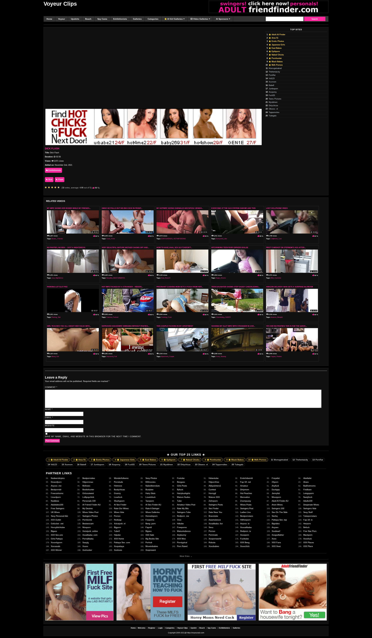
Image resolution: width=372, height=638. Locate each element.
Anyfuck (275, 486)
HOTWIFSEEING (180, 239)
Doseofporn (56, 482)
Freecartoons (57, 493)
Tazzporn (149, 501)
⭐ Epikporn (274, 51)
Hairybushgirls (183, 493)
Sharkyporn (119, 501)
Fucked (115, 317)
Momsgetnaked (275, 68)
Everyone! (219, 239)
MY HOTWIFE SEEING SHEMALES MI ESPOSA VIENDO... (180, 208)
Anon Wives (277, 504)
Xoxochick (245, 546)
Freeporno (182, 527)
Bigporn (117, 527)
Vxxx (179, 520)
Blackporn (307, 535)
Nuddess (55, 501)
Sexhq (275, 516)
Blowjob (280, 317)
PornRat (272, 75)
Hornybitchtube (58, 527)
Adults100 (307, 501)
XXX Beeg (245, 542)
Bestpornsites (88, 478)
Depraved (109, 356)
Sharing (223, 356)
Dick (50, 179)
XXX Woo (181, 539)
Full (115, 356)
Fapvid (148, 527)
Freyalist (276, 478)
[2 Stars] (49, 187)
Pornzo (117, 516)
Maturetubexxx (184, 531)
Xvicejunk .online (90, 531)
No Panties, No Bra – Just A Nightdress (66, 248)
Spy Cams (212, 628)
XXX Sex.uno (57, 535)
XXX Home (119, 539)
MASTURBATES (119, 278)
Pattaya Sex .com (122, 542)
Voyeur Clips (60, 4)
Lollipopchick (88, 497)
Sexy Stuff (308, 512)
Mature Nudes (183, 497)
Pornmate (213, 535)
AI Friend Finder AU (91, 504)
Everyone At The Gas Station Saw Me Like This (233, 208)
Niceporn (86, 527)
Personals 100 (89, 501)
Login (160, 628)
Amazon (273, 317)
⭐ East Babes (275, 48)
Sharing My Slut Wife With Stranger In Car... (233, 326)
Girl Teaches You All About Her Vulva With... (69, 326)
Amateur (244, 486)
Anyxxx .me (56, 486)
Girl (57, 356)
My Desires (87, 508)
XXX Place (308, 546)
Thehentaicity (274, 72)
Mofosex (86, 486)
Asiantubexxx (215, 520)
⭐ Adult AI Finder (277, 35)
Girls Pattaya (57, 539)
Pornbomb (87, 520)
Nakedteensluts (152, 486)
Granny (117, 493)
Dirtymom (244, 489)
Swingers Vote (309, 508)
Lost (280, 239)
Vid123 (271, 79)
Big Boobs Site (152, 539)
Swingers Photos (90, 516)
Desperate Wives (311, 504)
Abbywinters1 (215, 486)
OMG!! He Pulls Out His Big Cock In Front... (122, 208)
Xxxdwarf (276, 531)
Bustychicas (119, 489)
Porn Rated (182, 546)
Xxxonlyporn (56, 542)
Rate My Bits (183, 508)
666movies (150, 482)
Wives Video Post (90, 512)
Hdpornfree (214, 482)
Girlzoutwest (88, 493)
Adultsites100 (57, 504)
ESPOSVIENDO (167, 239)
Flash (60, 179)
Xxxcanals (55, 546)
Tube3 (117, 531)
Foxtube (181, 478)
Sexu (211, 527)
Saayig (85, 542)
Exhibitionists (54, 170)
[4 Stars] (56, 187)
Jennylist (276, 493)
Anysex (275, 527)
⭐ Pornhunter (275, 58)
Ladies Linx (245, 512)
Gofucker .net (57, 523)
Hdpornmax (87, 482)
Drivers (223, 278)
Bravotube (213, 516)
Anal (162, 278)
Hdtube (180, 523)
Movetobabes (151, 546)
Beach (202, 628)
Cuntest (212, 489)
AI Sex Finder (120, 504)
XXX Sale (149, 535)
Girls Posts (182, 486)
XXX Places (308, 542)
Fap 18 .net (245, 482)
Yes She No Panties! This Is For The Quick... (286, 326)
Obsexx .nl (273, 109)
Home (133, 628)
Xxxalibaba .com (90, 535)
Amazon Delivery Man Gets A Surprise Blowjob (289, 287)
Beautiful (109, 278)
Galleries (236, 628)
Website (50, 426)
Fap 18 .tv (308, 520)
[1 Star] (46, 187)
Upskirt (194, 628)
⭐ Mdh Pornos (276, 65)
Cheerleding (220, 317)
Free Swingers (57, 508)
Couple (171, 356)
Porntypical (182, 542)
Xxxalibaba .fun (216, 523)
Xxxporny (273, 92)
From (170, 317)
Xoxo (274, 539)
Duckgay (276, 489)
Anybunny (181, 535)
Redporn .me (183, 516)
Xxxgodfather (278, 535)
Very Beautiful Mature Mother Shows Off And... (125, 248)
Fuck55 (272, 95)
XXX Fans (276, 542)
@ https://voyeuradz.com (194, 633)
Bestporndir (56, 489)
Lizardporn (56, 497)
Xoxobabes (214, 546)
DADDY (228, 317)
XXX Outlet (56, 520)
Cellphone (274, 239)
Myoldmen (273, 102)
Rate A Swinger (152, 508)
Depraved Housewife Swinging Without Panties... (125, 326)
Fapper (273, 356)
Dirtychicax (273, 106)
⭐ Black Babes (276, 62)
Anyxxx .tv (245, 523)
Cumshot (278, 278)
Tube (179, 501)
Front (113, 239)
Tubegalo (272, 116)
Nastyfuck (307, 497)
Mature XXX (214, 497)
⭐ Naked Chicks (276, 55)
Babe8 (271, 85)
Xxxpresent (150, 550)
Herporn (307, 523)
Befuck (306, 527)
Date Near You (215, 512)
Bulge (218, 278)
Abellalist (307, 478)
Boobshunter (88, 489)
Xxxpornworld (215, 539)
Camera (109, 317)
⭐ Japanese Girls (277, 45)
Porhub (148, 542)
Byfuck (180, 489)
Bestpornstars (246, 516)
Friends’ (60, 239)
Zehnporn (213, 501)
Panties (279, 356)
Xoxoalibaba (246, 527)
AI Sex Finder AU (153, 504)
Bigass (54, 531)
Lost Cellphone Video (277, 208)
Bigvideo (276, 523)
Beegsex (181, 482)
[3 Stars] (52, 187)
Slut (59, 317)
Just (53, 278)
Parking (54, 317)
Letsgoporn (308, 493)
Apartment (164, 356)
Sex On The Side (279, 512)
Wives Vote (119, 512)
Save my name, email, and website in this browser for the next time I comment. (93, 436)
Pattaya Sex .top (279, 520)
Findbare (307, 489)
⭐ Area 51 (273, 38)
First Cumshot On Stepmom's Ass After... (286, 248)
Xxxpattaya (119, 546)
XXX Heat (276, 546)
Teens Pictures (275, 99)
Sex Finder (214, 508)
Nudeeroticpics (58, 478)
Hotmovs (118, 486)
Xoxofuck (307, 539)
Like (225, 239)
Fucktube (244, 539)
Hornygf (212, 493)
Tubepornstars (310, 516)
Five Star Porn (309, 531)
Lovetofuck (150, 497)
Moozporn (276, 497)
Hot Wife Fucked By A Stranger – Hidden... (122, 287)
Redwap (117, 520)
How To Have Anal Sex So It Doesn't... (174, 248)
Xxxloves (118, 550)
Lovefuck (118, 497)
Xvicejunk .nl (119, 523)
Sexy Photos (151, 478)
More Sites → (186, 556)
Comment (51, 387)
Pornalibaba (87, 539)
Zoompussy (245, 501)
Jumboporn (273, 89)
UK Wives (55, 512)
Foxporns (149, 520)
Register (151, 628)
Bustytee (149, 489)
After (272, 278)
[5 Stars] (59, 187)
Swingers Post (246, 508)
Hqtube (117, 535)
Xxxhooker (87, 550)
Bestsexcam (88, 523)
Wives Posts (245, 504)
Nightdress (59, 278)
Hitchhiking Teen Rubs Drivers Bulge (229, 248)
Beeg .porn (150, 523)
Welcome (141, 628)
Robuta (212, 542)
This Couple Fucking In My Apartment (175, 326)
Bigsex (148, 531)
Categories (170, 628)
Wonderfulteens (121, 478)
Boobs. (54, 239)
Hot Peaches (246, 493)
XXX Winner (56, 550)
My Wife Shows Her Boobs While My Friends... (69, 208)
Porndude (118, 482)
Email (49, 417)
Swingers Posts (216, 504)
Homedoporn (151, 516)
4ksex (306, 482)
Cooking (164, 317)
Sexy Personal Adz (59, 516)
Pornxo (212, 531)
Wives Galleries (152, 512)
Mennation (245, 497)
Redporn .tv (245, 531)
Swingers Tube (184, 512)
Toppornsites (274, 112)
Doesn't (167, 278)
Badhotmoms (309, 486)
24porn (275, 482)
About (53, 356)
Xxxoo (85, 546)
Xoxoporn (244, 535)
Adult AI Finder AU (280, 501)
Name (49, 409)
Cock (108, 239)
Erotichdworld (246, 478)
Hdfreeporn (245, 520)
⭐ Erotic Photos (276, 41)
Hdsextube (214, 478)
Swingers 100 (278, 508)
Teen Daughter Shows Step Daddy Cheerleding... (235, 287)
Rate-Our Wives (121, 508)
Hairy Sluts (150, 493)
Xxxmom (272, 82)
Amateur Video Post (186, 504)
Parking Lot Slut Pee (57, 287)
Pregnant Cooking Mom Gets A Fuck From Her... (180, 287)
